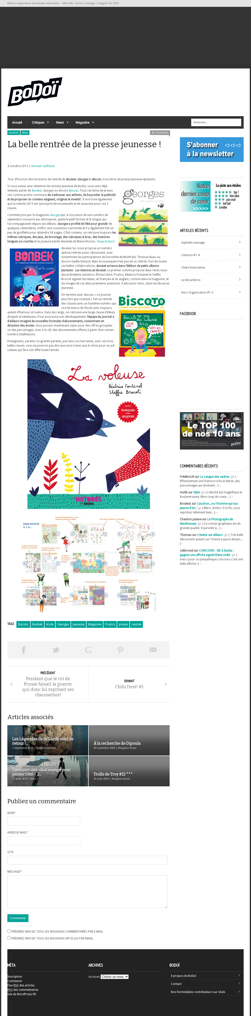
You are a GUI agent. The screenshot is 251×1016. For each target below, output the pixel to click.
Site (10, 852)
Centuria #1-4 (190, 255)
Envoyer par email (153, 649)
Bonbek (36, 190)
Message (14, 871)
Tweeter (56, 649)
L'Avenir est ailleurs (210, 535)
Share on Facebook (23, 649)
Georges (55, 215)
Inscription (14, 976)
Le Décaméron (191, 280)
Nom (11, 813)
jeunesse (78, 624)
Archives (94, 977)
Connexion (14, 981)
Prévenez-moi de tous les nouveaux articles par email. (52, 938)
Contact (176, 984)
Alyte (196, 492)
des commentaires (22, 990)
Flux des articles (21, 985)
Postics (110, 624)
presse (123, 624)
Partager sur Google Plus (88, 649)
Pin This (120, 649)
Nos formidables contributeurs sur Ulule (198, 992)
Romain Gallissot (43, 166)
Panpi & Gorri (105, 241)
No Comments (160, 132)
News (57, 124)
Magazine (80, 124)
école (49, 624)
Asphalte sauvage (193, 242)
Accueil (17, 122)
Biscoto (73, 190)
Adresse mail (17, 832)
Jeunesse (14, 132)
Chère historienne (193, 267)
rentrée (136, 624)
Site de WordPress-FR (21, 994)
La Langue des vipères (214, 476)
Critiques (35, 124)
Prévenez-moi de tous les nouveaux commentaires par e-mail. (57, 931)
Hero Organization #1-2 (197, 292)
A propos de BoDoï (183, 976)
